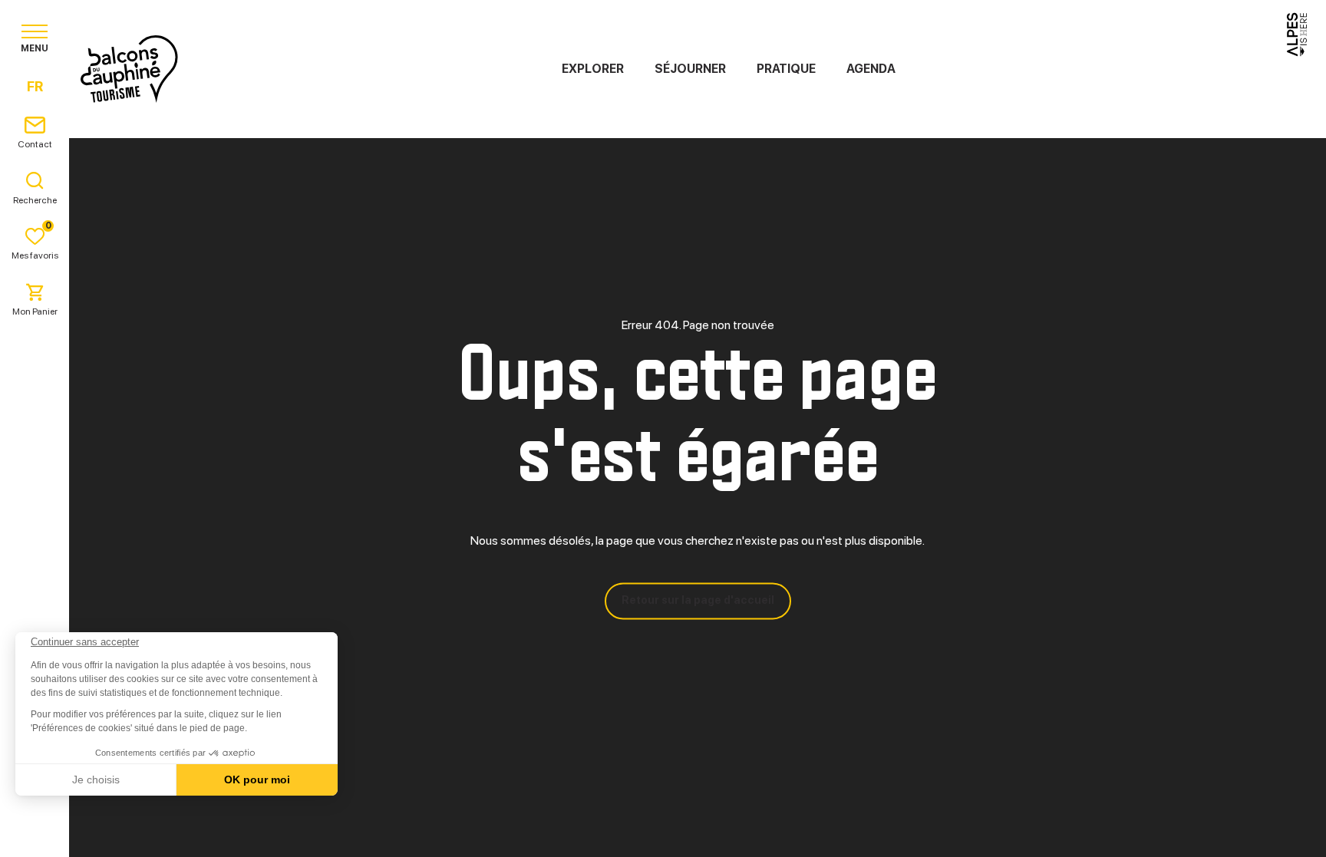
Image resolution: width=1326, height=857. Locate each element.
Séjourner (690, 68)
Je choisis (96, 779)
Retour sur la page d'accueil (698, 601)
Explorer (593, 68)
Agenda (871, 68)
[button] (32, 831)
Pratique (786, 68)
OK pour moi (257, 779)
